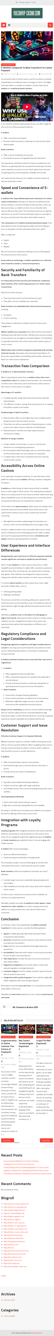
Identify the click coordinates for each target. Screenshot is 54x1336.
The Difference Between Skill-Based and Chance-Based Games (28, 1173)
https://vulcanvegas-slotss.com (15, 1266)
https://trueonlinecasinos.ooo (15, 1254)
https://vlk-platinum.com (13, 1257)
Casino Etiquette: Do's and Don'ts (47, 1140)
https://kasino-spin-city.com (14, 1222)
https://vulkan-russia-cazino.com (16, 1232)
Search (16, 1142)
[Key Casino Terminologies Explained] (27, 1029)
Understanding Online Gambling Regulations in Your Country (26, 1167)
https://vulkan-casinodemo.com (15, 1229)
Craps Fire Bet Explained (43, 1042)
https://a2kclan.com (11, 1244)
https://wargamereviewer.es (14, 1241)
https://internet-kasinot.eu (13, 1238)
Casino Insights (8, 64)
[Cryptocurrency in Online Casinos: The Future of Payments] (9, 1029)
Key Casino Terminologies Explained (26, 1043)
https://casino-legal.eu (12, 1219)
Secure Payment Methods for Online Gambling (21, 1161)
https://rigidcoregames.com (14, 1216)
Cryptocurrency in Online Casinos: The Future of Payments (9, 1046)
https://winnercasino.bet (13, 1235)
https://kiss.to (9, 1247)
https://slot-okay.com (11, 1263)
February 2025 (9, 1300)
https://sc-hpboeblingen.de (14, 1213)
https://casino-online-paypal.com (16, 1203)
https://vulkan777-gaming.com (15, 1225)
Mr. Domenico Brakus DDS (28, 74)
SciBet (3, 1275)
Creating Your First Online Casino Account (19, 1164)
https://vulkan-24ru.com (13, 1260)
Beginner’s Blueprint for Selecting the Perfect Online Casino (26, 1170)
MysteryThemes (36, 1333)
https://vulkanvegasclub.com (14, 1210)
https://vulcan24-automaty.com (15, 1207)
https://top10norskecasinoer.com (16, 1250)
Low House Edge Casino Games (9, 1140)
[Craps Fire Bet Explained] (44, 1029)
